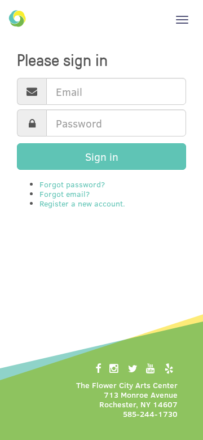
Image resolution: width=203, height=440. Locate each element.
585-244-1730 (150, 413)
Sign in (101, 156)
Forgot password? (72, 184)
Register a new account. (82, 203)
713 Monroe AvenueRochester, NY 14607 (138, 399)
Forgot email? (64, 193)
